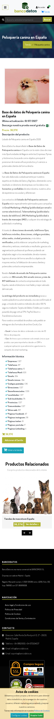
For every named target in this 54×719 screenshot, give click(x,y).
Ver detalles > (32, 524)
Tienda (47, 12)
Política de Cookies (42, 710)
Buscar (47, 19)
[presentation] (24, 532)
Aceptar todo (36, 715)
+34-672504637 (32, 643)
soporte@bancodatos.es (21, 653)
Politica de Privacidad (13, 609)
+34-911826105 (19, 643)
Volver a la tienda (14, 450)
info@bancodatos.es (19, 648)
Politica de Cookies (12, 614)
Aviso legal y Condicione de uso (17, 605)
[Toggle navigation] (5, 7)
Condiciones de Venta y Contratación (20, 618)
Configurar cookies (19, 715)
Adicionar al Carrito (14, 440)
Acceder (41, 7)
